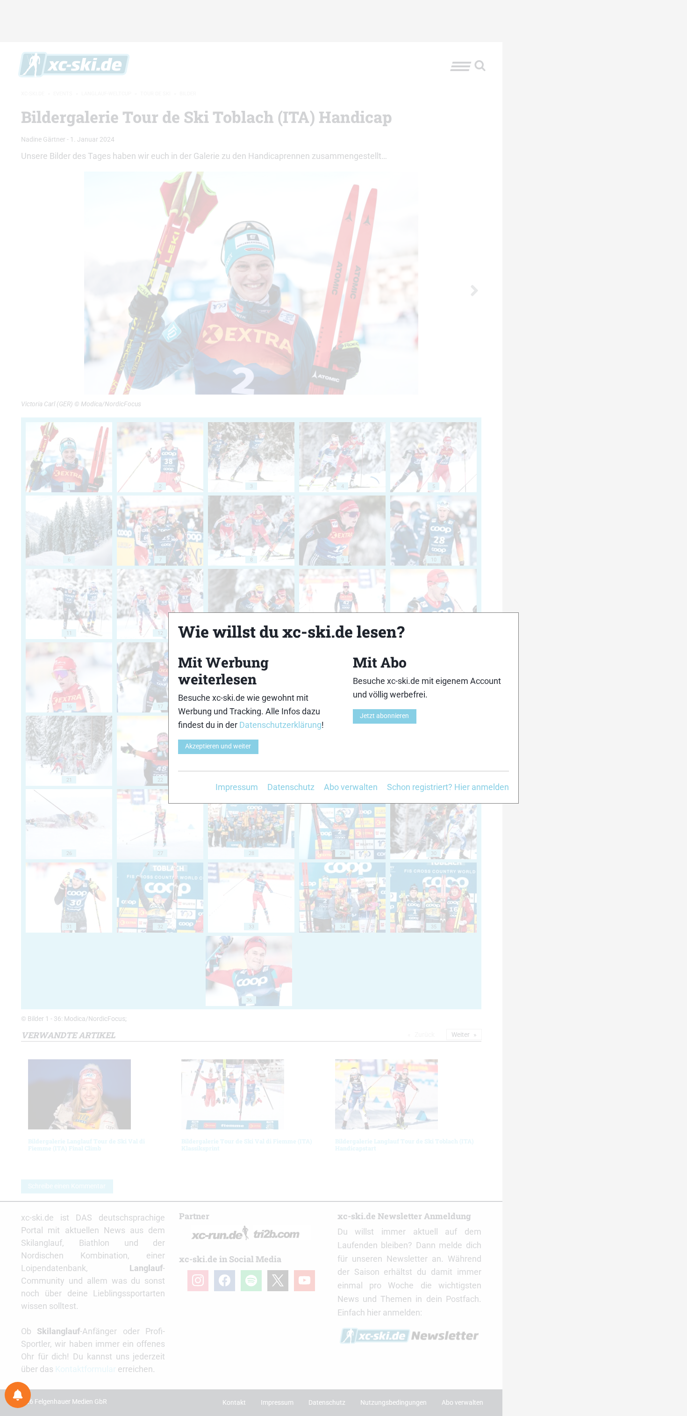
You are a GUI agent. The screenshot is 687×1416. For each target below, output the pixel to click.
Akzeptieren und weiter (218, 746)
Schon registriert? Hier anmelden (448, 787)
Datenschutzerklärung (280, 725)
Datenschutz (291, 787)
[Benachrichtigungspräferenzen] (18, 1395)
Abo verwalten (351, 787)
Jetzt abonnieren (384, 716)
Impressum (236, 787)
